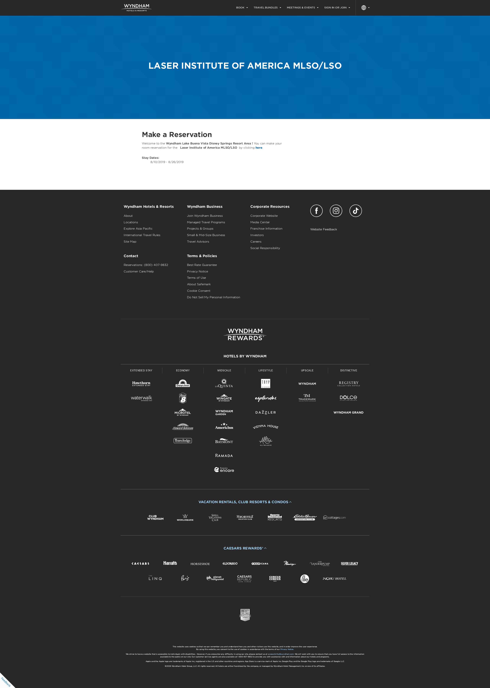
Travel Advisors (198, 241)
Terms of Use (196, 278)
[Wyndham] (307, 384)
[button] (245, 502)
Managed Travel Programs (206, 222)
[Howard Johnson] (183, 427)
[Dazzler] (266, 413)
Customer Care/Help (139, 271)
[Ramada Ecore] (224, 470)
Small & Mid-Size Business (206, 235)
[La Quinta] (224, 384)
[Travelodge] (183, 441)
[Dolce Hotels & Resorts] (349, 398)
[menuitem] (242, 7)
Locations (131, 222)
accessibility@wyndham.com (281, 654)
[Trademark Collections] (307, 398)
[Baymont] (224, 441)
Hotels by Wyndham (245, 356)
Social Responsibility (265, 248)
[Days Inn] (183, 384)
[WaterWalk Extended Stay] (141, 398)
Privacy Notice (197, 271)
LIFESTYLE (266, 370)
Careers (255, 241)
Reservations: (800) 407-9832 (146, 265)
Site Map (130, 241)
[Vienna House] (266, 427)
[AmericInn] (224, 427)
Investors (257, 235)
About (128, 216)
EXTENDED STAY (141, 370)
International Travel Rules (142, 235)
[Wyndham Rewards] (244, 334)
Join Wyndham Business (205, 216)
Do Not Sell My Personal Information (213, 297)
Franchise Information (266, 228)
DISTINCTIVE (348, 370)
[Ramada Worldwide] (224, 456)
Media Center (260, 222)
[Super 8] (183, 398)
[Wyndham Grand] (349, 413)
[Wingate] (224, 398)
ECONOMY (183, 370)
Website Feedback (323, 229)
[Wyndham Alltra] (266, 441)
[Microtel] (183, 413)
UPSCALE (307, 370)
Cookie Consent (198, 291)
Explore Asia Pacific (138, 228)
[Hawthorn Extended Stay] (141, 384)
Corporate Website (264, 216)
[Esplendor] (266, 398)
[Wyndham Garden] (224, 413)
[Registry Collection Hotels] (349, 384)
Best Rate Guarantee (202, 265)
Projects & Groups (200, 228)
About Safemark (199, 284)
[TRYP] (266, 384)
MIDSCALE (224, 370)
